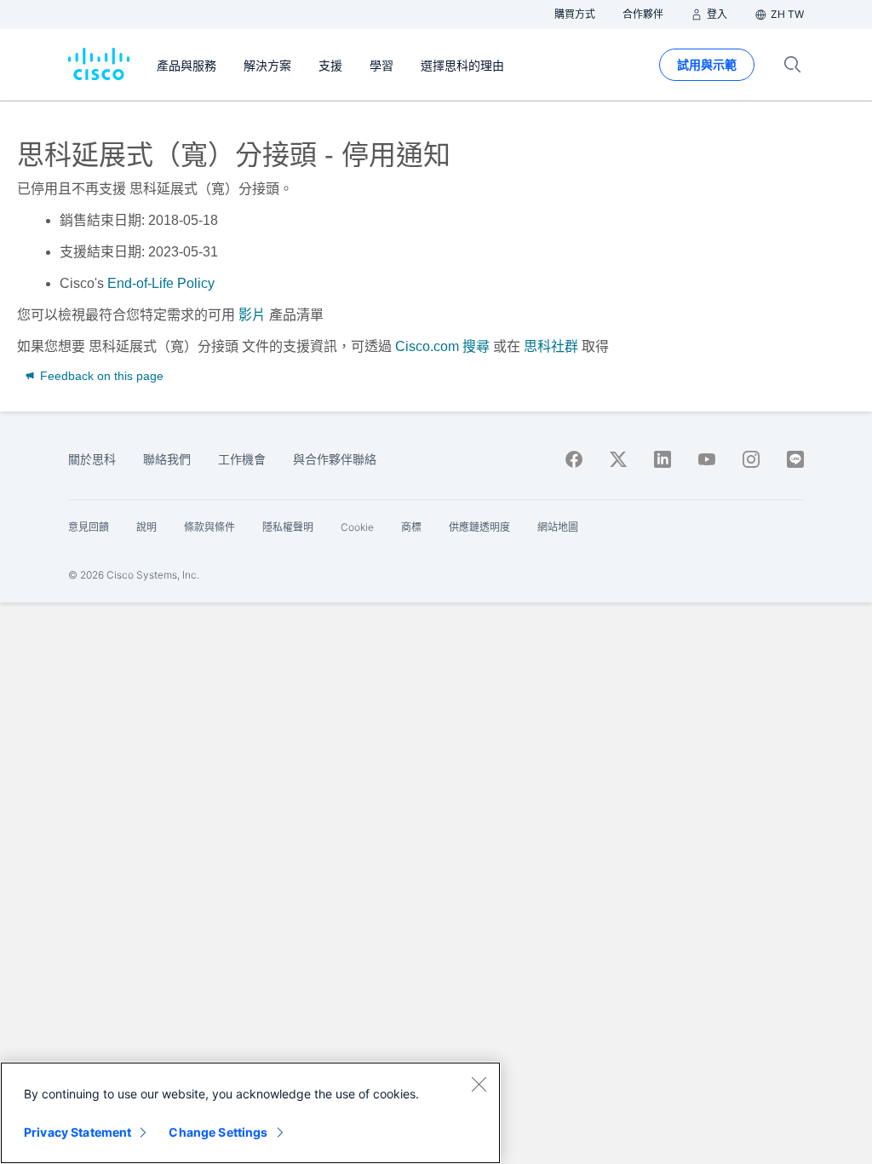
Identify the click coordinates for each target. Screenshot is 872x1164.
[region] (250, 1113)
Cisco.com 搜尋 (442, 346)
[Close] (478, 1083)
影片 (252, 315)
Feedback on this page (100, 376)
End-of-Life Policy (161, 283)
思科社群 (551, 346)
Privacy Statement (77, 1132)
